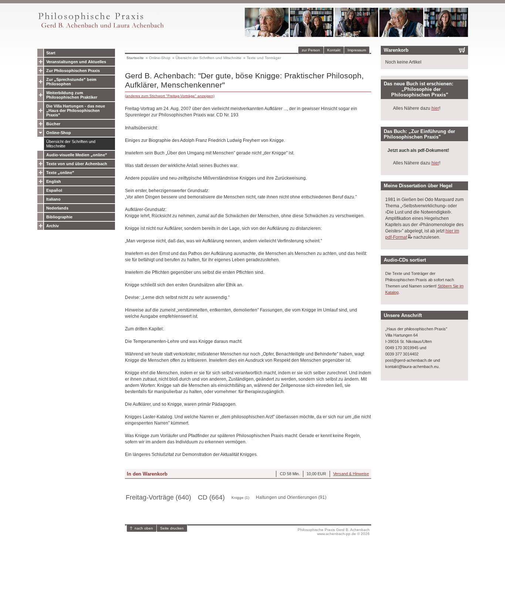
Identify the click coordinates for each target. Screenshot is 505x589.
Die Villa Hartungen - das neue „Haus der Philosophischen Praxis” (75, 110)
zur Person (311, 50)
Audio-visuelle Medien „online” (76, 155)
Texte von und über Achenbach (76, 163)
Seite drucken (172, 528)
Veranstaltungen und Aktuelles (76, 61)
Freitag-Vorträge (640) (158, 497)
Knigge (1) (240, 498)
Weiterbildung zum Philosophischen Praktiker (71, 95)
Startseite (135, 58)
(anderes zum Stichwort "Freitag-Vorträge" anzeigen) (169, 96)
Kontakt (333, 50)
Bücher (53, 124)
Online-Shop (58, 132)
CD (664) (211, 497)
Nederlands (57, 208)
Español (54, 190)
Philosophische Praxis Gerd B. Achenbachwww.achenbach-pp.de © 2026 (334, 532)
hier (435, 108)
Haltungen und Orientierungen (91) (291, 497)
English (53, 181)
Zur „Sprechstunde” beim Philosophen (71, 81)
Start (50, 53)
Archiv (52, 226)
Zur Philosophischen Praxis (73, 70)
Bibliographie (59, 217)
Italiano (53, 199)
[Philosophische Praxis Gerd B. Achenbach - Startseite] (100, 28)
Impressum (357, 50)
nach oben (144, 528)
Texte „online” (60, 172)
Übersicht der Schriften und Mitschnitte (70, 143)
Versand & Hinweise (351, 473)
